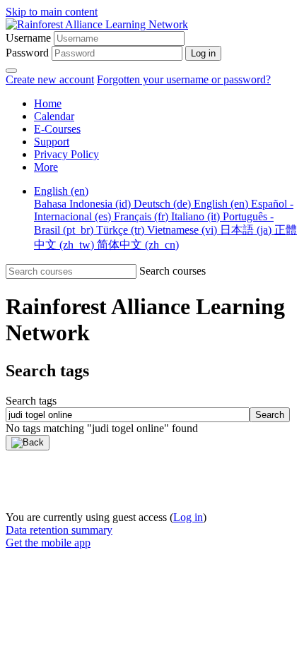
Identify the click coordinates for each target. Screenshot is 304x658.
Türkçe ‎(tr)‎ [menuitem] (121, 230)
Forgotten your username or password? (184, 79)
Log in (188, 517)
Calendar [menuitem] (54, 116)
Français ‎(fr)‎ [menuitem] (142, 216)
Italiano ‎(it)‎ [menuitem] (197, 216)
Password (27, 53)
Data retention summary (59, 530)
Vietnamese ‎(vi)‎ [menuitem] (183, 230)
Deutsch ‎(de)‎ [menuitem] (164, 204)
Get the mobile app (48, 543)
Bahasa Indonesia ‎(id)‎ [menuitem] (84, 204)
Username (28, 38)
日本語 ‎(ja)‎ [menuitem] (247, 230)
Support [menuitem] (51, 142)
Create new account (50, 79)
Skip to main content (52, 12)
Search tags (31, 401)
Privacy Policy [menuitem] (66, 154)
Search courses (172, 271)
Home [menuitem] (48, 103)
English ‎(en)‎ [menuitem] (61, 191)
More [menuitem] (46, 167)
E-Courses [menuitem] (57, 129)
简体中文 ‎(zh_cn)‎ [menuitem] (138, 245)
